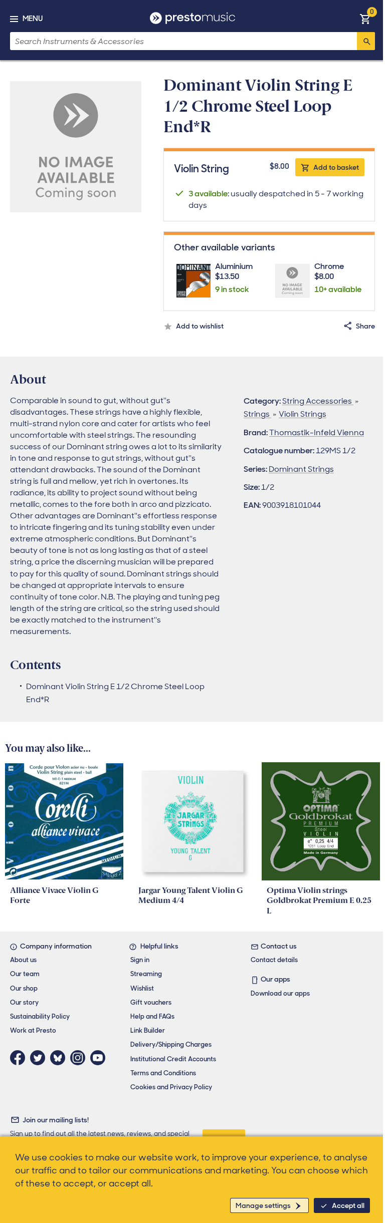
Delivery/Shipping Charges (171, 1044)
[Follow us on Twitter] (40, 1057)
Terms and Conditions (163, 1073)
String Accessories (317, 401)
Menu (33, 19)
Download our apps (280, 993)
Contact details (274, 960)
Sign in (139, 960)
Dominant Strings (301, 469)
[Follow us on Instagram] (80, 1057)
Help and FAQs (152, 1016)
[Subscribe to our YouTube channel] (100, 1057)
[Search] (366, 41)
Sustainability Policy (40, 1016)
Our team (25, 974)
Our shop (24, 988)
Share (365, 326)
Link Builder (147, 1030)
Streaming (146, 974)
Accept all (348, 1205)
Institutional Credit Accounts (173, 1059)
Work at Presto (33, 1030)
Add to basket (336, 167)
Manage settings (263, 1205)
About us (23, 960)
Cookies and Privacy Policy (171, 1087)
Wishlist (142, 988)
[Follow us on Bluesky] (60, 1057)
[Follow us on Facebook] (20, 1057)
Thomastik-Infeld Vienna (316, 432)
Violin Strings (302, 414)
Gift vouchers (150, 1002)
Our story (24, 1002)
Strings (257, 414)
